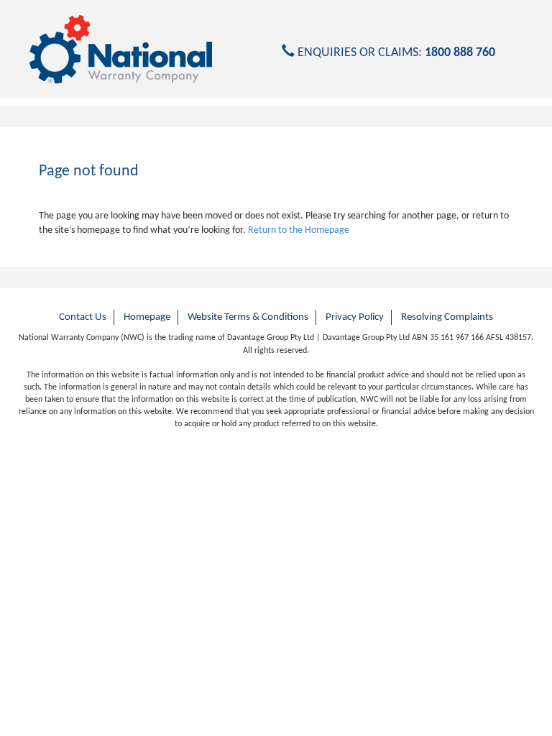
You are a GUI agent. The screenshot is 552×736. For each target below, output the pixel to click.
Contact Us (82, 317)
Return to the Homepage (298, 230)
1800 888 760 (460, 53)
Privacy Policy (355, 317)
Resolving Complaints (447, 317)
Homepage (147, 317)
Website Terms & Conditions (248, 317)
